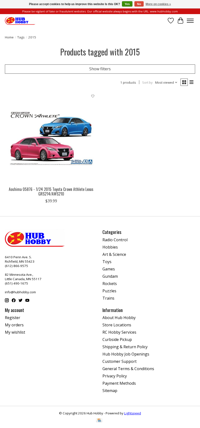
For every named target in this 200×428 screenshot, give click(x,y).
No (139, 4)
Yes (127, 4)
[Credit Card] (99, 420)
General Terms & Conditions (128, 368)
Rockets (109, 283)
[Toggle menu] (190, 21)
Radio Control (115, 239)
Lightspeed (132, 413)
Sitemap (109, 390)
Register (12, 317)
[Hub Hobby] (20, 21)
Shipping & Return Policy (125, 346)
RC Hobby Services (119, 332)
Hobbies (110, 247)
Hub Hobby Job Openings (125, 354)
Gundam (110, 276)
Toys (106, 261)
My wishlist (15, 332)
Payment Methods (119, 383)
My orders (14, 325)
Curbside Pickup (117, 339)
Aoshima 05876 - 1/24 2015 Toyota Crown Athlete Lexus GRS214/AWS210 (51, 191)
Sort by (147, 82)
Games (108, 269)
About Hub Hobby (119, 317)
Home (9, 37)
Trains (108, 298)
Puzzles (109, 291)
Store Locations (116, 325)
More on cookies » (158, 4)
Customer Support (119, 361)
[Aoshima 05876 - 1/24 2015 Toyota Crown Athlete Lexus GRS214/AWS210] (51, 138)
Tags (21, 37)
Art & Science (114, 254)
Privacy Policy (114, 376)
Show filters (100, 68)
